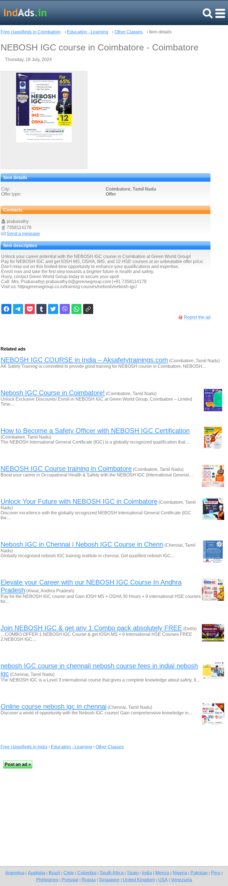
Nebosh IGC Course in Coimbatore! (53, 392)
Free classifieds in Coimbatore (31, 32)
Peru (215, 872)
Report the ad (197, 317)
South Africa (112, 872)
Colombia (86, 872)
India (147, 872)
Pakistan (199, 872)
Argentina (14, 872)
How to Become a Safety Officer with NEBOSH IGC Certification (95, 430)
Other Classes (129, 32)
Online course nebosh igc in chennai (53, 706)
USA (163, 879)
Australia (36, 872)
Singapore (109, 879)
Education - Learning (87, 32)
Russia (89, 879)
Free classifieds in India (24, 746)
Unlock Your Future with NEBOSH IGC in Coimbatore (79, 501)
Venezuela (181, 879)
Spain (133, 872)
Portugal (70, 879)
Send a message (23, 233)
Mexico (162, 872)
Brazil (54, 872)
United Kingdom (139, 879)
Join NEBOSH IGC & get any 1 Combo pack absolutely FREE (91, 628)
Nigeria (180, 872)
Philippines (47, 879)
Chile (68, 872)
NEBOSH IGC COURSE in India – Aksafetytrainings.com (84, 360)
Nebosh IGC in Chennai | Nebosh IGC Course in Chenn (82, 544)
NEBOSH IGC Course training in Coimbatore (66, 468)
